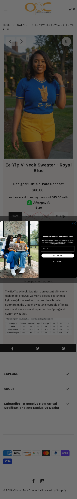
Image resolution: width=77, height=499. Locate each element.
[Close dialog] (74, 223)
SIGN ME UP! (58, 255)
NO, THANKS (57, 261)
